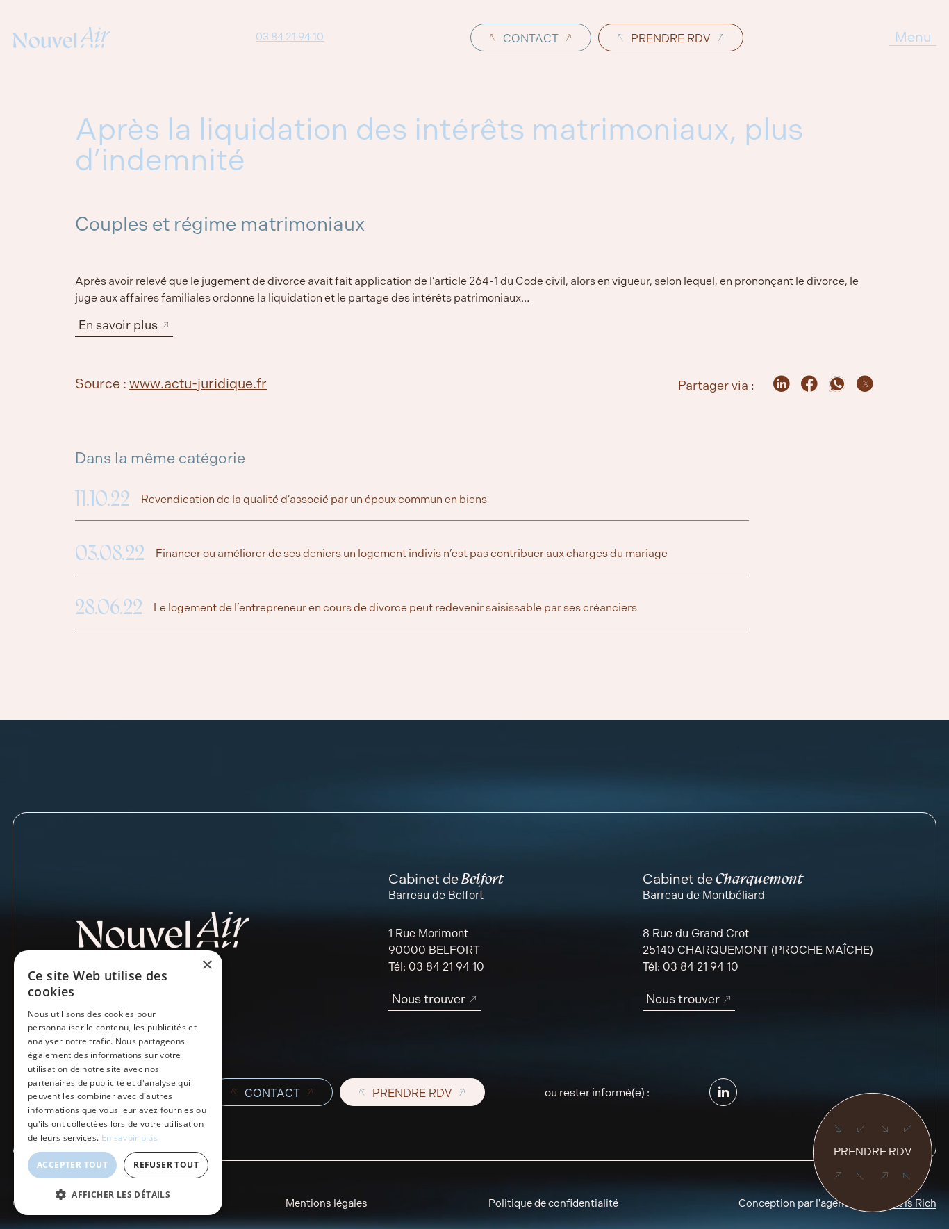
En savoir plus (129, 1138)
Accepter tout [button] (72, 1165)
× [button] (206, 965)
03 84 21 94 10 (290, 37)
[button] (118, 1194)
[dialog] (118, 1082)
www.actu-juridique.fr (198, 384)
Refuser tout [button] (166, 1165)
